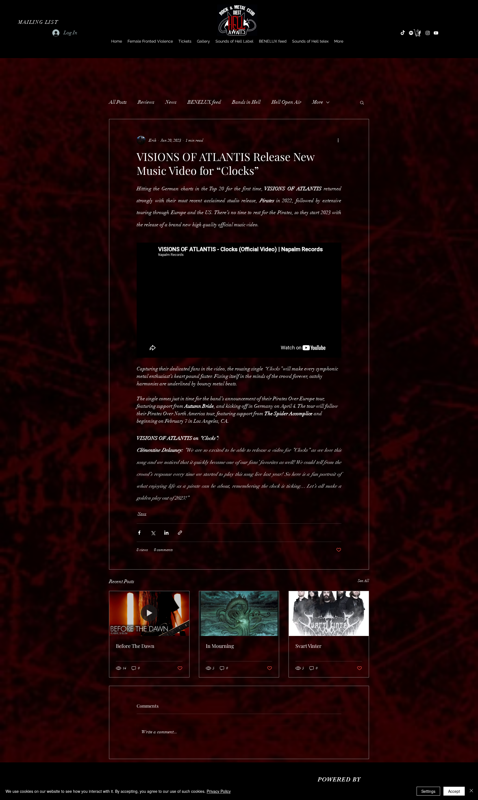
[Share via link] (180, 532)
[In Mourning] (239, 613)
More (317, 102)
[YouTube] (436, 33)
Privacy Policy (219, 791)
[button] (38, 22)
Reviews (146, 102)
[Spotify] (411, 33)
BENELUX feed (204, 102)
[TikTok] (403, 33)
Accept (454, 791)
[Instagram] (427, 33)
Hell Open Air (286, 102)
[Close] (471, 791)
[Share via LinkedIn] (166, 532)
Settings (428, 791)
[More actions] (338, 140)
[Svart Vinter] (329, 613)
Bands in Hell (246, 102)
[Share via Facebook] (139, 532)
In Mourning (220, 646)
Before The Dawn (135, 646)
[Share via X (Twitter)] (152, 532)
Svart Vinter (308, 646)
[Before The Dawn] (149, 613)
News (170, 102)
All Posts (118, 102)
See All (363, 580)
